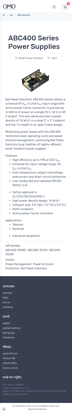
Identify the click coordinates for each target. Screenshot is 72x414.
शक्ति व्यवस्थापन (23, 15)
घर (4, 15)
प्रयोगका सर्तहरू (10, 363)
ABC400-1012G (37, 250)
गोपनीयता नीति (9, 358)
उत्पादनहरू (7, 293)
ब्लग (11, 15)
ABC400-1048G (15, 250)
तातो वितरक (8, 307)
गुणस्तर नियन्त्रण (10, 353)
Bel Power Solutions (34, 268)
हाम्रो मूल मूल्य (9, 333)
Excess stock (10, 368)
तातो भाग (6, 302)
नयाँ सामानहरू (9, 337)
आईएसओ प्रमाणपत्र (11, 328)
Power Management (18, 264)
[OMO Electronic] (9, 6)
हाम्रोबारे (6, 323)
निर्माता (5, 297)
